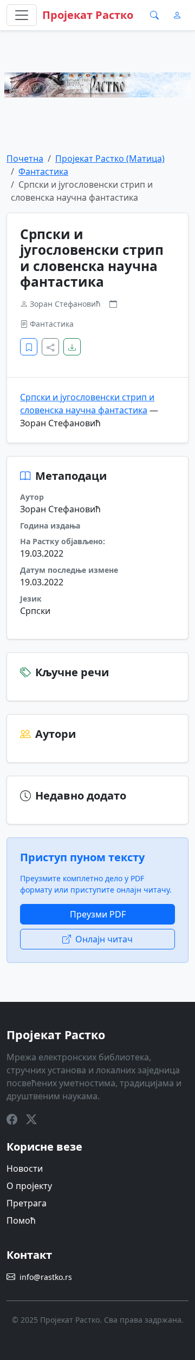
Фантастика (43, 171)
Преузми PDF (98, 914)
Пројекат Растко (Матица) (110, 158)
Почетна (24, 158)
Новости (24, 1168)
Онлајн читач (104, 939)
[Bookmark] (28, 346)
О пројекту (29, 1186)
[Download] (72, 346)
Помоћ (21, 1220)
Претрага (26, 1203)
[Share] (50, 346)
